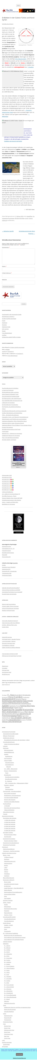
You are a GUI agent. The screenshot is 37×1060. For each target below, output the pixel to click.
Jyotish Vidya (5, 627)
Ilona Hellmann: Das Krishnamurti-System (14, 937)
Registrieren (5, 666)
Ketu (33, 706)
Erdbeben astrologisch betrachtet (13, 141)
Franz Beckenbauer (7, 333)
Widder (8, 349)
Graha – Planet (7, 902)
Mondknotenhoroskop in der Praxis (11, 429)
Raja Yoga (6, 1036)
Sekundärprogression (8, 812)
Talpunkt (8, 766)
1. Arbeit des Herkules (9, 820)
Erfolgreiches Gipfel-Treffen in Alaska (11, 337)
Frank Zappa (5, 431)
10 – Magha (7, 964)
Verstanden (19, 1054)
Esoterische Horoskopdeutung (11, 843)
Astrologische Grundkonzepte (10, 734)
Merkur (31, 712)
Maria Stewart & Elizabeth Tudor (10, 394)
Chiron (4, 409)
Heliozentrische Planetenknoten (11, 704)
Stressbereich (15, 719)
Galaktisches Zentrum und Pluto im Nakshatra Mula (17, 1007)
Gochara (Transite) (7, 900)
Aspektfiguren (8, 756)
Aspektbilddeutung (9, 752)
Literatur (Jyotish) (7, 941)
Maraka (6, 869)
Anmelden (4, 668)
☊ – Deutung (8, 781)
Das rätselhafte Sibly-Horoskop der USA (12, 400)
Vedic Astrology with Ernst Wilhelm (11, 623)
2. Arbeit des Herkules (9, 822)
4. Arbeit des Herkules (9, 826)
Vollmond (4, 220)
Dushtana (6, 859)
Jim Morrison (7, 886)
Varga (4, 1013)
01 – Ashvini (7, 945)
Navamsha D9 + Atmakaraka (9, 571)
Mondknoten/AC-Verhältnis (12, 777)
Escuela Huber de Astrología (9, 594)
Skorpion (4, 325)
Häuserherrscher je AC (9, 861)
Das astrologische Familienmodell (10, 396)
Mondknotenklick (7, 714)
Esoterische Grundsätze (9, 838)
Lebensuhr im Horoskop (8, 402)
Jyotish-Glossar (7, 923)
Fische (3, 320)
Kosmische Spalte (12, 709)
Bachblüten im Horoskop (8, 504)
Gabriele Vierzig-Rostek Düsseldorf (11, 588)
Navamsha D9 (25, 713)
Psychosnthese (7, 803)
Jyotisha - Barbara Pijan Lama (9, 625)
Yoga (4, 1024)
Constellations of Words (8, 645)
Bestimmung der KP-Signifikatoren (13, 935)
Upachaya (6, 876)
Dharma (24, 699)
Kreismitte (28, 709)
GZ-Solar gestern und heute (9, 439)
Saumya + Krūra (8, 915)
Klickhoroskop (7, 707)
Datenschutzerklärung (8, 849)
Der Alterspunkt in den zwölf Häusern (11, 398)
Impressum (5, 847)
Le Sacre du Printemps (8, 390)
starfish (4, 351)
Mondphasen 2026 (7, 477)
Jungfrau (4, 335)
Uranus (31, 218)
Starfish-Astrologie (7, 1042)
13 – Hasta (6, 970)
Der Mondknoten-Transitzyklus (10, 404)
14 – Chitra (7, 972)
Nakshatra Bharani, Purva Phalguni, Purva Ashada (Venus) (17, 425)
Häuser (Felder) (8, 760)
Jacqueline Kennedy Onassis (11, 884)
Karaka (4, 565)
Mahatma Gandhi (8, 231)
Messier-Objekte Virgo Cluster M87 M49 (12, 498)
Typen (6, 773)
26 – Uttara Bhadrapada (10, 997)
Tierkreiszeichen (9, 789)
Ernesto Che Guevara (7, 427)
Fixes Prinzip (28, 700)
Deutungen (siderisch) (8, 880)
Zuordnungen (7, 836)
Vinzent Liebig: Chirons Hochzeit (10, 606)
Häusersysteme (8, 863)
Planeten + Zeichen (9, 785)
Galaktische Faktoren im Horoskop (11, 435)
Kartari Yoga (7, 1028)
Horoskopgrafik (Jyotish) (9, 917)
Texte (4, 1005)
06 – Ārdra (6, 956)
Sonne (26, 218)
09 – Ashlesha (7, 962)
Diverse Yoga (7, 1026)
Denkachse (18, 699)
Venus (5, 721)
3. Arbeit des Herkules (9, 824)
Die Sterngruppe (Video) (10, 834)
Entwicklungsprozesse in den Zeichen (11, 500)
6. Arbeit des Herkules (9, 830)
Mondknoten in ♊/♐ (8, 485)
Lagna (5, 867)
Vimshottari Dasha (7, 575)
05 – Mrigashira (8, 954)
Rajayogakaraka (8, 913)
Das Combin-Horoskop (10, 793)
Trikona (6, 871)
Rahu (19, 715)
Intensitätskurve (9, 764)
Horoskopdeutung (9, 921)
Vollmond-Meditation (7, 492)
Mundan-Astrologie (20, 218)
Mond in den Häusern (9, 799)
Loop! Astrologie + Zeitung (8, 641)
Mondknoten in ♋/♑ (8, 488)
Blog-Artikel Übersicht (8, 878)
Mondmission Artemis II (8, 316)
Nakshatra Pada (6, 327)
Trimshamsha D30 (6, 573)
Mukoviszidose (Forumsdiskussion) (13, 892)
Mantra (22, 712)
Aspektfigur (30, 216)
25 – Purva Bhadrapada (10, 995)
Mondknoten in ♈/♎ (8, 481)
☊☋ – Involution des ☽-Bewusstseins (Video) (16, 783)
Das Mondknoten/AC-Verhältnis (10, 388)
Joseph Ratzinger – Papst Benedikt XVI (13, 888)
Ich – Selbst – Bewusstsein (10, 769)
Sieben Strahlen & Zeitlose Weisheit (11, 647)
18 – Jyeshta (7, 980)
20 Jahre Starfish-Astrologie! (9, 318)
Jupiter (5, 705)
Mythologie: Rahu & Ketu (10, 908)
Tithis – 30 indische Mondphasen (10, 415)
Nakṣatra (6, 1001)
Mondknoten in (6, 483)
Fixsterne (4, 702)
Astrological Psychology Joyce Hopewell (12, 592)
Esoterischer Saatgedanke (12, 700)
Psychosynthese (9, 715)
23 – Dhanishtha (8, 991)
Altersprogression (8, 750)
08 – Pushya (7, 960)
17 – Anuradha (8, 978)
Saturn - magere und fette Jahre (10, 502)
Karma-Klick (25, 705)
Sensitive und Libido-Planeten (11, 801)
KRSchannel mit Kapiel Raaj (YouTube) (11, 656)
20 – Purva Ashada (9, 985)
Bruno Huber (7, 882)
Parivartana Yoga (8, 1034)
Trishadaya (7, 873)
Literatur (5, 746)
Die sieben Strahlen (8, 832)
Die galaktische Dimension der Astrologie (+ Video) (17, 740)
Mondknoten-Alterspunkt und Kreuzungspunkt (14, 411)
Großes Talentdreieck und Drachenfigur (12, 413)
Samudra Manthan (9, 1011)
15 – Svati (6, 974)
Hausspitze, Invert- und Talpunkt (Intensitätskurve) (15, 417)
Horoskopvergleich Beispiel (11, 797)
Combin (18, 696)
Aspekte (6, 754)
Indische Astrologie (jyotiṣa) (9, 853)
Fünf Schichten (8, 758)
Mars (26, 712)
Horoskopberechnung (8, 742)
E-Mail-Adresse (7, 273)
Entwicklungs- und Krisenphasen (12, 795)
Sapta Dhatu (25, 716)
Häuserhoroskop (6, 550)
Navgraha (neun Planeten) (8, 567)
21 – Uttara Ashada (9, 987)
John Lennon (5, 329)
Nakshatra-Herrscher (9, 1003)
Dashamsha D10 (6, 569)
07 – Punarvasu (8, 958)
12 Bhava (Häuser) (8, 857)
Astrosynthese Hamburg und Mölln (11, 590)
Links (3, 1040)
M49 (18, 712)
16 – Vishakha (7, 976)
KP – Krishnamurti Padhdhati (10, 933)
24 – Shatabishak (8, 993)
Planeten (7, 787)
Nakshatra (5, 943)
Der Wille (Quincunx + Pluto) (9, 496)
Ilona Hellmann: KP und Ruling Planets (14, 939)
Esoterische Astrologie (7, 816)
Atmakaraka (26, 695)
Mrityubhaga (7, 906)
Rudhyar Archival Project (8, 610)
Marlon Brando (8, 890)
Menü (18, 5)
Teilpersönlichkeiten (9, 810)
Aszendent (18, 695)
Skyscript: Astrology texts (8, 643)
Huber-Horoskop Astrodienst (11, 744)
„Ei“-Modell (7, 806)
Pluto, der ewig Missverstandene (10, 437)
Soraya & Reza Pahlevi (9, 894)
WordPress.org (6, 674)
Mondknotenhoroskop (8, 552)
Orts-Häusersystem (20, 59)
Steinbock (4, 322)
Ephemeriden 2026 (7, 475)
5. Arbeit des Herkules (9, 828)
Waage (4, 331)
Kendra (6, 865)
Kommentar (6, 247)
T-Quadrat (30, 67)
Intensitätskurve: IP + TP (8, 548)
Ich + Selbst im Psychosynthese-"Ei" (11, 494)
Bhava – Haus (6, 855)
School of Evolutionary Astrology (10, 608)
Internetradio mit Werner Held (10, 654)
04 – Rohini (7, 952)
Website (4, 279)
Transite (28, 720)
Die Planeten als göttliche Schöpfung (11, 407)
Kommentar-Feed (6, 672)
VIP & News (5, 1046)
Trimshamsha (7, 1020)
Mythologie (16, 714)
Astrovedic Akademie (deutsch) (10, 621)
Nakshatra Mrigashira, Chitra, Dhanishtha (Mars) (14, 421)
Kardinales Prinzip (14, 706)
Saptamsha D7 (6, 718)
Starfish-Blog (6, 1044)
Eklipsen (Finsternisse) (8, 736)
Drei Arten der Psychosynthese (12, 808)
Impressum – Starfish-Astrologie (11, 851)
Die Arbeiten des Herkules (9, 818)
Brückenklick (5, 697)
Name (4, 266)
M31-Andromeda (9, 711)
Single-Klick (5, 720)
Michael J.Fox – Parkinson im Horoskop (12, 433)
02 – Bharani (7, 948)
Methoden (6, 748)
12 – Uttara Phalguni (9, 968)
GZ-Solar (25, 702)
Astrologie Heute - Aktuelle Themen (11, 639)
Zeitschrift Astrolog (7, 637)
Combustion (26, 697)
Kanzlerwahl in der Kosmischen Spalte (11, 314)
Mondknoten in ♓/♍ (8, 479)
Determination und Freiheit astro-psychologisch (14, 419)
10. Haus (4, 695)
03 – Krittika (7, 950)
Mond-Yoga (7, 1032)
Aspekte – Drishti (8, 925)
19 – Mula (6, 983)
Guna (5, 929)
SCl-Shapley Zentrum (21, 717)
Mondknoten (7, 775)
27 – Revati (7, 999)
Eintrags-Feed (5, 670)
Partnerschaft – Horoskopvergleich (12, 791)
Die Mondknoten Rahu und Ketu (10, 392)
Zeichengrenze (15, 721)
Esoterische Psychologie (9, 845)
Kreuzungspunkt (6, 557)
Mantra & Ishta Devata (10, 1009)
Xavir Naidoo (7, 898)
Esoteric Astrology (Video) (10, 841)
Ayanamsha (7, 927)
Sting (5, 896)
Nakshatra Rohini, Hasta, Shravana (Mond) (13, 423)
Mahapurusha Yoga (9, 1030)
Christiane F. (11, 351)
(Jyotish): (15, 563)
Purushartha (7, 931)
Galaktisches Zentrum (15, 702)
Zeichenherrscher (6, 546)
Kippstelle (4, 555)
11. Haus (11, 694)
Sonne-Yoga (7, 1038)
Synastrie (23, 720)
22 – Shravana (7, 989)
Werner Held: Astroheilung (9, 604)
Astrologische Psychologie (8, 731)
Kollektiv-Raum (18, 707)
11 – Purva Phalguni (9, 966)
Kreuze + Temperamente (10, 771)
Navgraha (6, 910)
